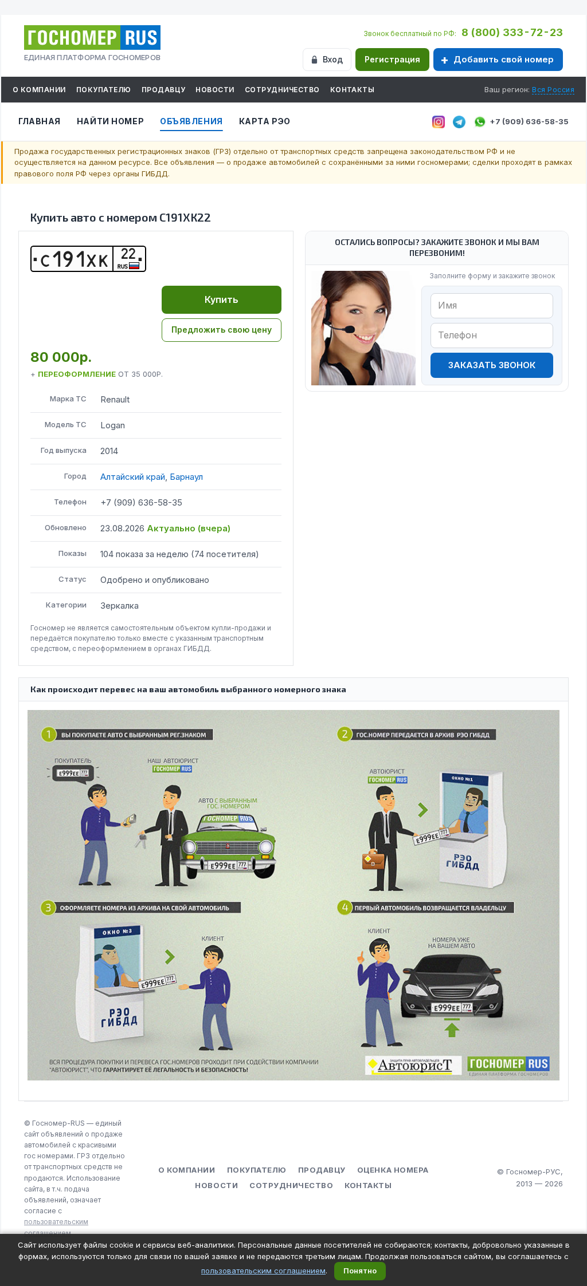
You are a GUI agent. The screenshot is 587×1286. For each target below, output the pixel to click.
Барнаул (186, 476)
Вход (333, 59)
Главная (39, 121)
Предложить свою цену (221, 329)
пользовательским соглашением (263, 1270)
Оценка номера (393, 1169)
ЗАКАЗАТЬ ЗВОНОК (491, 365)
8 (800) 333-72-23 (512, 32)
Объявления (191, 121)
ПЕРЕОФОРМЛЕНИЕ (77, 373)
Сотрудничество (282, 89)
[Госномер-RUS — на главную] (92, 37)
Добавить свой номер (503, 59)
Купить (221, 299)
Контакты (352, 89)
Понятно (360, 1270)
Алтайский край (132, 476)
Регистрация (392, 59)
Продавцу (164, 89)
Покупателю (103, 89)
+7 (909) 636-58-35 (529, 121)
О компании (39, 89)
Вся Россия (553, 89)
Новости (214, 89)
